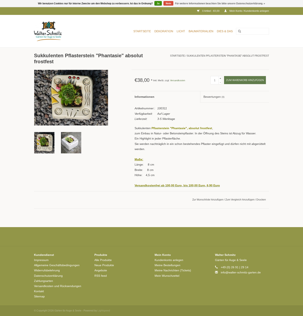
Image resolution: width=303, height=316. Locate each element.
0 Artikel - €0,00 (211, 11)
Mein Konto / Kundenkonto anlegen (249, 11)
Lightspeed (103, 310)
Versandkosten (177, 80)
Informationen (144, 96)
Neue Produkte (104, 265)
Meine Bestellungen (167, 265)
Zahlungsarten (43, 281)
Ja (158, 3)
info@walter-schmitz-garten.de (241, 272)
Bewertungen (213, 96)
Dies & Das (225, 31)
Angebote (100, 270)
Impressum (41, 260)
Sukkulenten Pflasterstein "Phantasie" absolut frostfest (228, 55)
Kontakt (39, 291)
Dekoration (163, 31)
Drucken (261, 199)
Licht (181, 31)
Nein (168, 3)
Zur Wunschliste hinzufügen (208, 199)
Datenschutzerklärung (48, 275)
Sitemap (39, 296)
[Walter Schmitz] (54, 31)
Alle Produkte (103, 260)
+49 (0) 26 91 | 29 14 (234, 267)
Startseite (142, 31)
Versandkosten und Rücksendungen (57, 286)
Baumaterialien (201, 31)
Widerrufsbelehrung (47, 270)
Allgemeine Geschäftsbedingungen (57, 265)
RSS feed (100, 275)
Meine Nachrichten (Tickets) (173, 270)
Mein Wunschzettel (167, 275)
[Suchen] (238, 31)
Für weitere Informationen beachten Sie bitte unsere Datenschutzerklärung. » (220, 3)
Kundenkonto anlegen (169, 260)
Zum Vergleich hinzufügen (240, 199)
